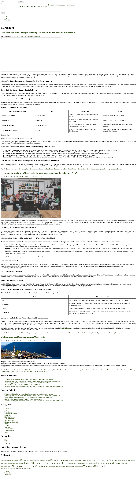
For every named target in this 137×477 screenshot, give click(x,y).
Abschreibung (4, 460)
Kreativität (95, 333)
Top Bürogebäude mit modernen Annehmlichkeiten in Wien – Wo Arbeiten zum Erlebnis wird (32, 381)
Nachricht (7, 425)
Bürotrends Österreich (10, 413)
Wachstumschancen (116, 169)
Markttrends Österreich (11, 422)
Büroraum (57, 169)
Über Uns (7, 20)
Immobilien (99, 370)
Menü (2, 13)
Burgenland (48, 370)
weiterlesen (4, 367)
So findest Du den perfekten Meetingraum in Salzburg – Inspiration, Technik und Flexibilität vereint (33, 386)
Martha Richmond (34, 36)
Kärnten (123, 370)
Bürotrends (89, 460)
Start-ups (32, 333)
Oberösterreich (15, 371)
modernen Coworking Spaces (123, 233)
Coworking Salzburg (122, 460)
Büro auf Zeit (29, 460)
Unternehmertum (41, 333)
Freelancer (85, 333)
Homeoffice (79, 463)
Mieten (93, 169)
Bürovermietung (76, 370)
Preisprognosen (50, 466)
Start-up (61, 466)
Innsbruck (118, 370)
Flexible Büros (15, 463)
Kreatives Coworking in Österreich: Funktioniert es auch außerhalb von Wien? (39, 173)
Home (6, 16)
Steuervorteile (71, 466)
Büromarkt (66, 460)
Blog (5, 18)
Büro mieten (77, 460)
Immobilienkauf (92, 463)
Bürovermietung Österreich (33, 6)
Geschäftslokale (27, 370)
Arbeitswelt (7, 408)
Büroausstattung (35, 460)
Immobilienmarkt (31, 169)
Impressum (7, 474)
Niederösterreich (5, 371)
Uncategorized (8, 429)
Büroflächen (14, 169)
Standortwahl (105, 169)
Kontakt (6, 471)
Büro (12, 370)
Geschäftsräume (72, 169)
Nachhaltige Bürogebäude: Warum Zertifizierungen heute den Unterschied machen (28, 379)
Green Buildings (72, 463)
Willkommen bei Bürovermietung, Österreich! (23, 337)
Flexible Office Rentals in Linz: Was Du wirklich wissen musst (22, 384)
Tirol (35, 371)
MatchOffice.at (65, 328)
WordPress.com (26, 468)
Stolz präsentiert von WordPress (8, 468)
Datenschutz (8, 473)
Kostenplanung (124, 463)
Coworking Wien (7, 463)
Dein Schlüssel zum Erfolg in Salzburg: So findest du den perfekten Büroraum (38, 32)
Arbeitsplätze (63, 333)
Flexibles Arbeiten (24, 333)
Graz (90, 333)
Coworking (22, 169)
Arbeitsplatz (10, 460)
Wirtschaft (91, 466)
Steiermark (30, 371)
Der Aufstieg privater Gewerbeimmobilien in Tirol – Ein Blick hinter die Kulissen (28, 383)
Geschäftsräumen (87, 370)
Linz (100, 333)
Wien (48, 333)
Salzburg (98, 169)
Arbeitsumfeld (17, 460)
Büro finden (42, 460)
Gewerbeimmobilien (84, 169)
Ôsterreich (106, 333)
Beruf (43, 370)
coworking (64, 169)
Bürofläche (47, 460)
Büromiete (71, 460)
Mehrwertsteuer (4, 466)
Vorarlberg (40, 371)
